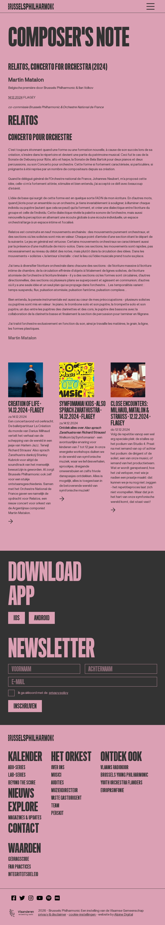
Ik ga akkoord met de (43, 693)
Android (41, 618)
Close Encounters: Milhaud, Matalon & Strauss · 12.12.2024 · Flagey (130, 413)
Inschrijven (25, 706)
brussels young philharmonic (124, 775)
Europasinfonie (112, 790)
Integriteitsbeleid (23, 874)
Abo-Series (16, 767)
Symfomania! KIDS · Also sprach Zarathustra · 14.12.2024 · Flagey (82, 410)
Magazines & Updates (24, 817)
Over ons (57, 767)
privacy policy (58, 693)
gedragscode (18, 859)
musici (56, 775)
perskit (57, 813)
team (55, 805)
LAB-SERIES (17, 775)
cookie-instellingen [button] (82, 914)
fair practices (19, 867)
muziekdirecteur (64, 790)
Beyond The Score (21, 782)
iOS (17, 618)
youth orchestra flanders (121, 782)
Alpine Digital (123, 914)
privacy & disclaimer (52, 914)
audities (57, 782)
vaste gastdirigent (66, 798)
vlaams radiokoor (114, 767)
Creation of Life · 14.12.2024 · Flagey (26, 406)
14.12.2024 (15, 97)
